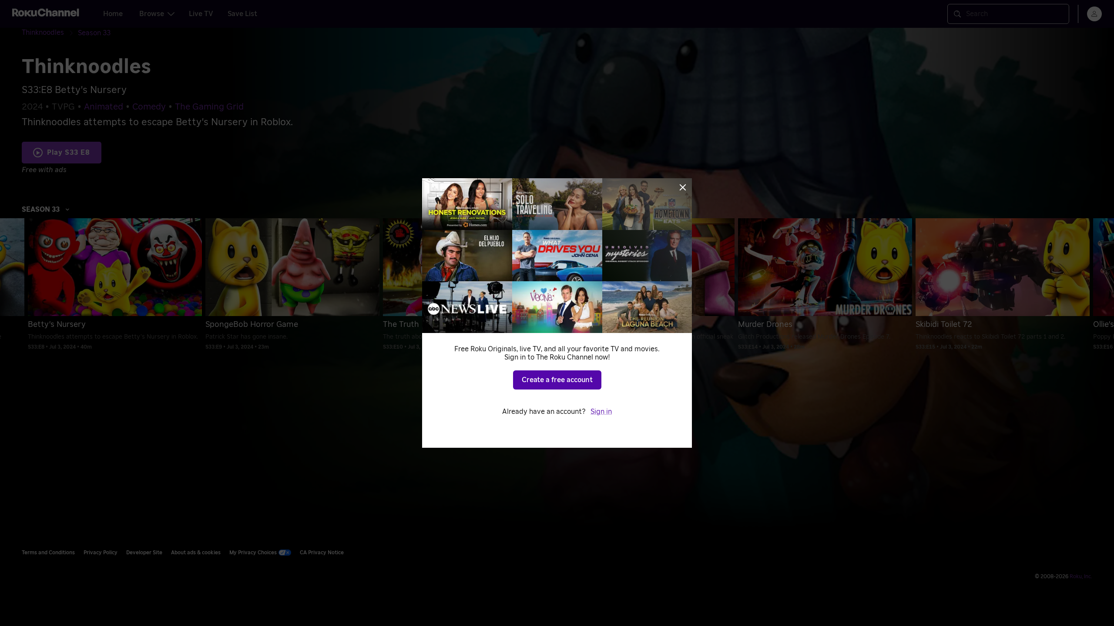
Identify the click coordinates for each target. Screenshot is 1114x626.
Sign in (601, 411)
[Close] (683, 187)
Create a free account (557, 379)
